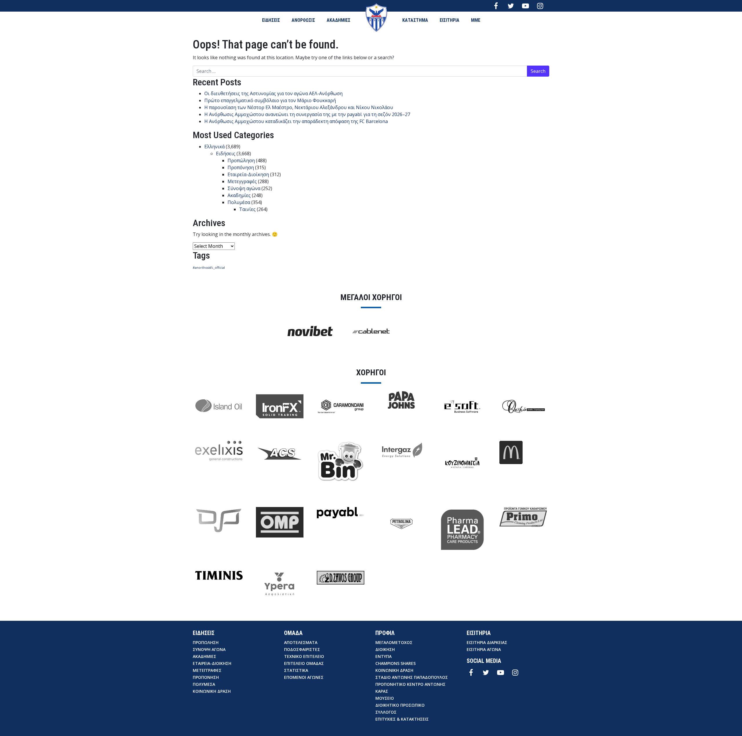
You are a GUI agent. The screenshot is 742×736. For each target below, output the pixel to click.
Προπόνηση (241, 167)
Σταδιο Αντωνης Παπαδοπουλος (411, 677)
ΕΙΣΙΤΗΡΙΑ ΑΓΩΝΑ (484, 649)
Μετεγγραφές (242, 181)
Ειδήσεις (225, 153)
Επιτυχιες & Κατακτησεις (402, 719)
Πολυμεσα (204, 684)
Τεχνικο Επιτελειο (304, 656)
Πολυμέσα (239, 202)
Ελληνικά (214, 146)
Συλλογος (386, 712)
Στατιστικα (296, 670)
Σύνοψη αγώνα (244, 188)
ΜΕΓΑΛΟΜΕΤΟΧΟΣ (393, 642)
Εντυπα (383, 656)
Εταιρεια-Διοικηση (212, 663)
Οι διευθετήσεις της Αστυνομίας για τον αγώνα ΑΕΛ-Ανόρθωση (273, 93)
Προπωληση (206, 642)
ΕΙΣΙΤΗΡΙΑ (449, 20)
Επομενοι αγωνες (303, 677)
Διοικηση (385, 649)
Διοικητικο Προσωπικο (400, 705)
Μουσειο (384, 698)
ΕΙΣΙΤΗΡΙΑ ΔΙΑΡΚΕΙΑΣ (487, 642)
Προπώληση (241, 160)
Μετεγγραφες (207, 670)
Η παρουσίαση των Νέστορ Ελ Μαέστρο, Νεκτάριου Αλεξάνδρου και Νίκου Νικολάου (298, 107)
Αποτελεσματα (300, 642)
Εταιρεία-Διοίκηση (248, 174)
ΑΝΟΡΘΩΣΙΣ (303, 20)
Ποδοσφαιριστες (302, 649)
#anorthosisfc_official (209, 268)
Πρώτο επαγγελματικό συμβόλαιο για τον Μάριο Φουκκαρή (270, 100)
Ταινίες (247, 209)
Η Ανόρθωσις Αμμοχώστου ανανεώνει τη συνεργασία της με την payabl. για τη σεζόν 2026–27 (307, 114)
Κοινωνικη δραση (212, 691)
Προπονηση (206, 677)
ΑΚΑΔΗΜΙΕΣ (338, 20)
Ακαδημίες (239, 195)
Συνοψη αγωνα (209, 649)
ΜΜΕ (475, 20)
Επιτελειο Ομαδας (304, 663)
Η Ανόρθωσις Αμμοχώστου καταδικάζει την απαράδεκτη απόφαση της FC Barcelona (296, 121)
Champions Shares (395, 663)
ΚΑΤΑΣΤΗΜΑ (415, 20)
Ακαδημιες (204, 656)
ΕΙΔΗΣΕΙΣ (271, 20)
